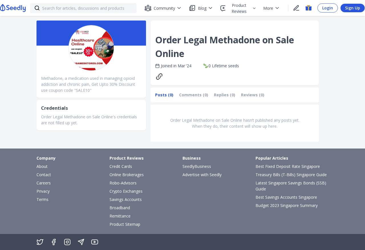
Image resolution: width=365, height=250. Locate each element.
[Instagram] (67, 242)
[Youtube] (94, 242)
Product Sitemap (125, 224)
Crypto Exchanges (126, 191)
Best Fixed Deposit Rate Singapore (288, 166)
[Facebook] (53, 242)
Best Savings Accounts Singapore (286, 197)
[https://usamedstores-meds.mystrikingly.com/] (160, 76)
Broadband (120, 207)
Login (327, 8)
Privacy (43, 191)
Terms (42, 199)
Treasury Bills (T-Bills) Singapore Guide (291, 174)
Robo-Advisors (123, 183)
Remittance (120, 216)
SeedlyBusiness (196, 166)
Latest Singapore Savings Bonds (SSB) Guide (291, 186)
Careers (43, 183)
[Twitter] (39, 242)
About (42, 166)
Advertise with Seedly (202, 174)
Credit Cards (121, 166)
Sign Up (352, 8)
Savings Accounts (126, 199)
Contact (43, 174)
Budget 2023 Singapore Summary (287, 205)
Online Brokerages (127, 174)
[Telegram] (81, 242)
